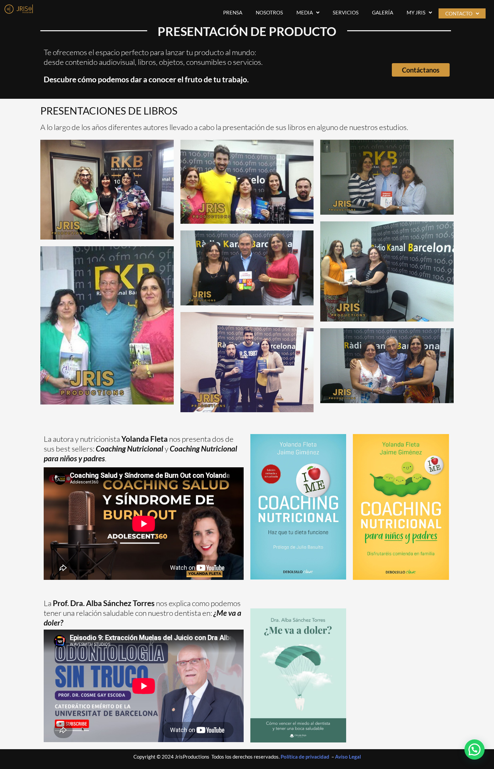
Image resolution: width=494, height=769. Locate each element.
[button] (474, 749)
